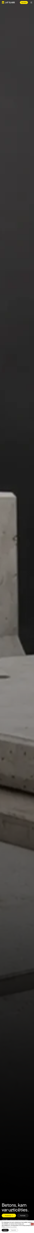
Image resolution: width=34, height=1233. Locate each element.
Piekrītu (5, 1230)
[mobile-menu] (31, 2)
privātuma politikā (10, 1227)
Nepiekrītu (13, 1230)
